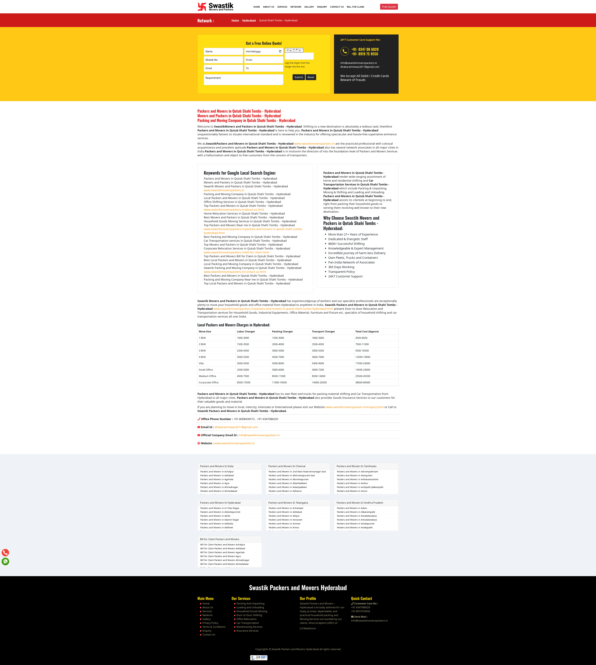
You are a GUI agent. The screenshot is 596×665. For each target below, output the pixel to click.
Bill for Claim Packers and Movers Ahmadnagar (224, 560)
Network (295, 6)
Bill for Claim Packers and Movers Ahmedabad (224, 563)
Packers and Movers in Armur (284, 527)
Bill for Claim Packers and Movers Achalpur (222, 544)
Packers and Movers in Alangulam (354, 475)
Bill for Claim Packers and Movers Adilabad (222, 548)
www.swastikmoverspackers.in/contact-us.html (235, 272)
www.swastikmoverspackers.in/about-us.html (234, 209)
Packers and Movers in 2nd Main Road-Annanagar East (297, 471)
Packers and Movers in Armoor (284, 523)
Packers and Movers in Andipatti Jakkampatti (360, 487)
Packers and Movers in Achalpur (217, 471)
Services (282, 6)
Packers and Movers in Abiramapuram (289, 479)
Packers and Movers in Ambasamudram (357, 479)
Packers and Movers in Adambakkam (288, 483)
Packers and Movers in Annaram (285, 519)
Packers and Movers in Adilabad (217, 475)
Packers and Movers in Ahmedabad (218, 490)
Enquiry (322, 6)
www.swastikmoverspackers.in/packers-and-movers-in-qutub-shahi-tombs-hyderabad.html (273, 309)
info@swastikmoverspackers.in (358, 63)
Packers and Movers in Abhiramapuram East (292, 475)
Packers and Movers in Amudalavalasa (357, 519)
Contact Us (337, 6)
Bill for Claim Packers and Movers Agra (220, 556)
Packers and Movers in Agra (214, 483)
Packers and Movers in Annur (352, 490)
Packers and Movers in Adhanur (285, 490)
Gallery (309, 6)
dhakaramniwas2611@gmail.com (359, 67)
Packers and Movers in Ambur (352, 483)
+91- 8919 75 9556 (365, 53)
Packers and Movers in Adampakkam (288, 487)
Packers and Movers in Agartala (216, 479)
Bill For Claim (355, 6)
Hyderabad (249, 20)
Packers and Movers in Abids (215, 515)
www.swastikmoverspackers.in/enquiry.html (354, 407)
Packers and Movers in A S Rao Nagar (219, 508)
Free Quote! (389, 6)
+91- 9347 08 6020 (365, 49)
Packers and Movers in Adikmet (216, 527)
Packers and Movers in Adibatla (216, 523)
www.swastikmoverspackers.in (314, 143)
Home (256, 6)
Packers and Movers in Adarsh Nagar (219, 519)
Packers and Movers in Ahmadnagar (219, 487)
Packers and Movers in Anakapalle (354, 527)
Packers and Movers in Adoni (352, 508)
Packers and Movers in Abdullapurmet (220, 511)
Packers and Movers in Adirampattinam (357, 471)
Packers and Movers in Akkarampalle (356, 511)
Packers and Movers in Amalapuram (356, 523)
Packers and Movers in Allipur (284, 515)
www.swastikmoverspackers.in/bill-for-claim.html (236, 252)
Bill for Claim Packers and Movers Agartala (222, 552)
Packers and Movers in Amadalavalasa (357, 515)
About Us (268, 6)
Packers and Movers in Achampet (286, 508)
